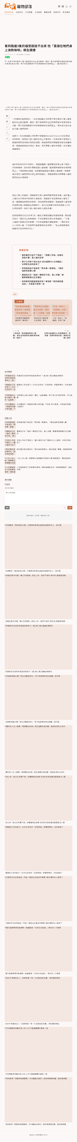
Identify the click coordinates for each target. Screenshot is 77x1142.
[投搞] (63, 6)
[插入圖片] (65, 507)
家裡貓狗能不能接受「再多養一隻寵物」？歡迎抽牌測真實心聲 (42, 269)
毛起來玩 (19, 12)
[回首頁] (18, 6)
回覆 (70, 508)
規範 (7, 508)
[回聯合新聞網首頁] (10, 6)
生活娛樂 (38, 12)
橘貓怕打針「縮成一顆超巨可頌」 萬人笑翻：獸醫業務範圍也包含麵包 (43, 276)
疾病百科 (57, 12)
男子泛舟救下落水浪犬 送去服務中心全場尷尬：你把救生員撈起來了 (43, 262)
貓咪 (15, 294)
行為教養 (28, 12)
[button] (59, 6)
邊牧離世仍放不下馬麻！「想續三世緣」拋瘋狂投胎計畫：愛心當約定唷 (42, 256)
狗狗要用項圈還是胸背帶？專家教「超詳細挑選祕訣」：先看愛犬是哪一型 (42, 282)
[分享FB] (7, 116)
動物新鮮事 (9, 12)
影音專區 (66, 12)
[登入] (67, 6)
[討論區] (7, 127)
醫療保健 (47, 12)
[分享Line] (7, 121)
